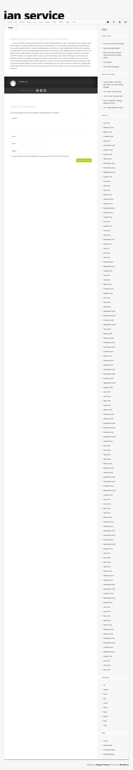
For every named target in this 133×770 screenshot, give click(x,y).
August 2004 (108, 495)
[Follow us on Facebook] (114, 22)
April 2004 (107, 513)
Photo (61, 22)
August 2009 (108, 293)
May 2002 (107, 616)
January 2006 (108, 419)
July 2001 (106, 661)
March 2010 (107, 284)
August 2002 (108, 602)
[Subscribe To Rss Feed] (120, 22)
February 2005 (108, 468)
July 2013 (106, 222)
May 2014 (106, 186)
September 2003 (109, 544)
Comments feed (109, 750)
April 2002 (107, 620)
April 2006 (107, 405)
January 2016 (108, 150)
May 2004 (107, 508)
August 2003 (108, 549)
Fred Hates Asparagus (111, 67)
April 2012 (106, 235)
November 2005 (109, 428)
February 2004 (108, 522)
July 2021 (106, 123)
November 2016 (109, 145)
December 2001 (109, 638)
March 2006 (107, 410)
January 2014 (108, 204)
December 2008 (109, 311)
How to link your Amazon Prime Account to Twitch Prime (112, 55)
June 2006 (107, 396)
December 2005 (109, 423)
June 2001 (107, 665)
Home (10, 22)
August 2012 (107, 226)
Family (21, 22)
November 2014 (109, 168)
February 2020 (108, 127)
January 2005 (108, 472)
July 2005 (106, 446)
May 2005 (107, 455)
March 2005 (107, 463)
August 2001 (107, 656)
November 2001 (109, 643)
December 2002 (109, 584)
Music (47, 22)
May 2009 (107, 302)
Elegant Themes (103, 765)
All (15, 22)
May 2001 (106, 670)
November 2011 (109, 239)
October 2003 (108, 540)
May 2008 (107, 329)
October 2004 (108, 486)
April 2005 (107, 459)
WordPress (124, 765)
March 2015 (107, 159)
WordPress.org (108, 754)
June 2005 (107, 450)
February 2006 (108, 414)
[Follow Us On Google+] (126, 22)
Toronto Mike (108, 82)
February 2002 (108, 629)
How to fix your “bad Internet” (113, 44)
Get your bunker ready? (111, 48)
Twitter (44, 90)
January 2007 (108, 365)
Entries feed (107, 745)
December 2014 (109, 163)
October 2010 (108, 262)
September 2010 (109, 266)
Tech (74, 22)
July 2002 (106, 607)
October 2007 (108, 351)
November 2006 (109, 374)
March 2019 (107, 132)
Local (40, 22)
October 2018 (108, 136)
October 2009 (108, 289)
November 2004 (109, 481)
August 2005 (108, 441)
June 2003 (107, 558)
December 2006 (109, 369)
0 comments (60, 39)
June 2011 (106, 253)
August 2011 (107, 244)
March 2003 (107, 571)
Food (28, 22)
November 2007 (109, 347)
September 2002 (109, 598)
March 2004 (107, 517)
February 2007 (108, 360)
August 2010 (107, 271)
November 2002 (109, 589)
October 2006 (108, 378)
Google (37, 90)
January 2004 (108, 526)
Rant (67, 22)
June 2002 (107, 611)
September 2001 (109, 652)
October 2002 (108, 593)
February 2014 (108, 199)
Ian (26, 39)
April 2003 (107, 567)
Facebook (41, 90)
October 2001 (108, 647)
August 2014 (107, 177)
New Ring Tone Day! (115, 108)
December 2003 (109, 531)
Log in (105, 741)
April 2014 (106, 190)
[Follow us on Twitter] (108, 22)
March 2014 (107, 195)
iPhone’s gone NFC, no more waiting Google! (113, 84)
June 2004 (107, 504)
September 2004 (109, 490)
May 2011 (106, 257)
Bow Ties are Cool (114, 92)
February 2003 (108, 576)
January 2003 (108, 580)
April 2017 (106, 141)
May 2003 (107, 562)
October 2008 (108, 320)
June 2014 (107, 181)
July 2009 (106, 298)
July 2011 (106, 248)
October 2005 (108, 432)
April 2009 (107, 307)
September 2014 (109, 172)
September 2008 (109, 325)
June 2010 (107, 280)
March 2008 (107, 334)
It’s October (107, 62)
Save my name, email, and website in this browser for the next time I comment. (40, 156)
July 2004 (106, 499)
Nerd (54, 22)
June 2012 (106, 230)
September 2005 (109, 437)
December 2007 (109, 342)
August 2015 (107, 154)
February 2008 (108, 338)
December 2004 (109, 477)
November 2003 (109, 535)
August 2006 (108, 387)
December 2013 (109, 208)
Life (34, 22)
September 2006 (109, 383)
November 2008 (109, 316)
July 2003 (106, 553)
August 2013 (107, 217)
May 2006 (107, 401)
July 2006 (106, 392)
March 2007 (107, 356)
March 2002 (107, 625)
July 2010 (106, 275)
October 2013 (108, 213)
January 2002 (108, 634)
